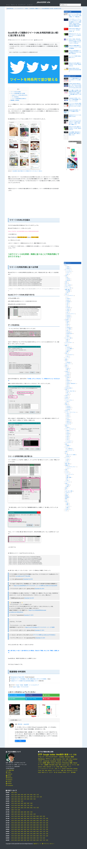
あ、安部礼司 (69, 448)
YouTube (68, 347)
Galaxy (67, 413)
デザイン (67, 286)
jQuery (67, 335)
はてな (66, 398)
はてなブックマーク (70, 313)
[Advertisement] (34, 20)
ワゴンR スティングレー (71, 466)
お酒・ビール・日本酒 (70, 454)
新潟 (67, 339)
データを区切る (15, 97)
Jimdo (67, 336)
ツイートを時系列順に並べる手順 (18, 93)
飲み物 (67, 456)
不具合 (57, 766)
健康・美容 (67, 463)
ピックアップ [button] (21, 4)
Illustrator (68, 409)
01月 (12, 794)
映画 (67, 351)
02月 (15, 794)
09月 (31, 794)
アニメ (66, 344)
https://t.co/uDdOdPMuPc (20, 585)
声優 (66, 451)
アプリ (69, 766)
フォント (41, 757)
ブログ (67, 318)
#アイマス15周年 (37, 635)
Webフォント (45, 772)
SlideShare (68, 316)
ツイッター (51, 768)
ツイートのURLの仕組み (16, 91)
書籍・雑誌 (67, 289)
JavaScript (68, 327)
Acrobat (60, 772)
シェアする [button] (29, 695)
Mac (67, 392)
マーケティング (69, 474)
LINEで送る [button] (47, 695)
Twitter (26, 8)
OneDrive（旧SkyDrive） (71, 383)
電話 (66, 425)
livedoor (66, 397)
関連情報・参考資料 (15, 100)
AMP (67, 322)
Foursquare (10, 785)
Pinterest (68, 315)
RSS (65, 770)
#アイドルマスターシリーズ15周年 (35, 585)
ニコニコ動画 (69, 348)
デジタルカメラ (69, 354)
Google (66, 371)
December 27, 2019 (28, 615)
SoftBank (68, 419)
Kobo (67, 292)
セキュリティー (68, 363)
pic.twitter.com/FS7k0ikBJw (48, 635)
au (66, 418)
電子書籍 (68, 291)
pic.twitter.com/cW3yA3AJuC (16, 612)
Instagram (68, 301)
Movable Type (69, 333)
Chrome (67, 374)
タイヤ (67, 468)
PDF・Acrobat (68, 285)
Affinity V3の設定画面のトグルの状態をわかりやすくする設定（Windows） (75, 52)
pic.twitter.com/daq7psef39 (50, 585)
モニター (68, 272)
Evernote (68, 433)
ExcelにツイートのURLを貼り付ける (19, 95)
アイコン (75, 770)
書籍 (61, 766)
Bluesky (68, 300)
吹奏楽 (67, 445)
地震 (66, 365)
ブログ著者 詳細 (10, 770)
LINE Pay (68, 280)
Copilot (67, 266)
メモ (66, 510)
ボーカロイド (69, 441)
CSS (67, 325)
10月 (34, 794)
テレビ (66, 462)
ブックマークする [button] (31, 698)
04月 (19, 794)
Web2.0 (67, 368)
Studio (67, 321)
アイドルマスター (25, 687)
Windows (68, 380)
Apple (66, 389)
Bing (67, 378)
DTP (66, 283)
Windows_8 (69, 770)
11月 (37, 794)
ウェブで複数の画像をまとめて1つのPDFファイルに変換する (75, 80)
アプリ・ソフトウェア (69, 428)
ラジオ (66, 447)
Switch (67, 459)
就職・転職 (68, 477)
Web (66, 366)
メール (53, 766)
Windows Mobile (68, 388)
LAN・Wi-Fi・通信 (68, 491)
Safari (67, 438)
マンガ (66, 471)
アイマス (74, 764)
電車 (66, 498)
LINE (67, 303)
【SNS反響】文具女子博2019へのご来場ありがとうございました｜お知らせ (27, 171)
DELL (67, 274)
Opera (67, 436)
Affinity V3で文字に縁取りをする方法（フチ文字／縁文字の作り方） (75, 64)
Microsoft (67, 375)
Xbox (67, 460)
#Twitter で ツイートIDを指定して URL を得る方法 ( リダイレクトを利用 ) (29, 679)
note (67, 304)
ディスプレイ (69, 271)
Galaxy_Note (69, 768)
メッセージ (29, 4)
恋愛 (66, 469)
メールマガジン (68, 442)
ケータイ (41, 765)
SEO (67, 330)
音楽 (66, 444)
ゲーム (66, 457)
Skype (67, 427)
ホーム (8, 4)
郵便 (66, 488)
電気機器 (67, 497)
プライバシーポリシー (48, 843)
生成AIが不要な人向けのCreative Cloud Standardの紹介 (75, 70)
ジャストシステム (68, 400)
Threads (68, 298)
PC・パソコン (68, 269)
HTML (67, 324)
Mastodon (9, 777)
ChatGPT (68, 268)
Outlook (67, 377)
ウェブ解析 (68, 328)
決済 (66, 275)
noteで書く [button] (13, 698)
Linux (67, 439)
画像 (71, 763)
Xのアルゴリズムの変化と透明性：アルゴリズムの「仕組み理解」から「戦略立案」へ (75, 15)
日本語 (67, 485)
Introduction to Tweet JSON (17, 677)
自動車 (66, 465)
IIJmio (67, 415)
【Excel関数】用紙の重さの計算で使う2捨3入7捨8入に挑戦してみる (74, 133)
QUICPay (68, 278)
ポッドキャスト (69, 450)
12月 (40, 796)
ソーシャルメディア (19, 8)
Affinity (67, 430)
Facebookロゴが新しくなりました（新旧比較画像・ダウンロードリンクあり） (75, 100)
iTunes (67, 394)
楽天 (66, 403)
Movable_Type (53, 765)
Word (67, 384)
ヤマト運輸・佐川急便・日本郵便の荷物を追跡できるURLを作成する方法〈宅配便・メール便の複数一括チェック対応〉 (75, 93)
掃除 (67, 504)
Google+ (68, 310)
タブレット (67, 424)
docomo (68, 416)
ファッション (67, 481)
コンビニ (68, 506)
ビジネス (67, 472)
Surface (68, 382)
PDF (63, 759)
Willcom (68, 421)
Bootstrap (68, 331)
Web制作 (26, 685)
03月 (19, 796)
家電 (67, 507)
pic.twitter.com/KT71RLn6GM (23, 576)
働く (67, 478)
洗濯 (67, 503)
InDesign (68, 406)
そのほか (67, 509)
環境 (66, 359)
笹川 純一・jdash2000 (23, 724)
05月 (12, 792)
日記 (66, 494)
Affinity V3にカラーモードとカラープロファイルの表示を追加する (75, 35)
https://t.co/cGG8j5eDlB (34, 610)
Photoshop (68, 407)
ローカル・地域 (68, 338)
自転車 (66, 495)
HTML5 (64, 772)
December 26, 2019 (28, 579)
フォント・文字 (68, 288)
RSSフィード (38, 843)
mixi (67, 312)
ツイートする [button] (13, 695)
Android (67, 372)
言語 (66, 483)
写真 (66, 353)
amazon (40, 766)
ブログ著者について (20, 740)
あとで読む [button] (47, 698)
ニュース (67, 357)
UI (70, 764)
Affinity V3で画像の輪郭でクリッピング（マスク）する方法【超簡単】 (75, 47)
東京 (67, 341)
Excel (17, 685)
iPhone (67, 757)
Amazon (66, 410)
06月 (15, 792)
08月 (28, 796)
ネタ (66, 500)
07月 (28, 794)
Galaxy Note (68, 422)
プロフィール (14, 4)
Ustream (68, 350)
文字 (56, 768)
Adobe (66, 404)
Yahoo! (66, 395)
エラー (68, 772)
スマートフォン (56, 770)
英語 (67, 486)
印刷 (66, 281)
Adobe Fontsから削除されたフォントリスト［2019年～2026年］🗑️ (75, 30)
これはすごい (67, 492)
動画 (66, 345)
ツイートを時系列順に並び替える (19, 98)
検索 (67, 369)
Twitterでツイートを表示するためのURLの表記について (24, 681)
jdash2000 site (43, 2)
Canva (67, 432)
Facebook (68, 307)
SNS (67, 306)
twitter (52, 754)
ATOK (67, 401)
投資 (67, 475)
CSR (67, 480)
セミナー (51, 772)
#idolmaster (43, 610)
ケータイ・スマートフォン (70, 412)
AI (65, 265)
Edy (67, 277)
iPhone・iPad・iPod (70, 391)
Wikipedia (68, 362)
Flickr (67, 356)
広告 (66, 294)
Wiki (66, 360)
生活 (66, 501)
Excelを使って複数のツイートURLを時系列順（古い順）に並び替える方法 (45, 8)
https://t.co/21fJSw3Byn (31, 627)
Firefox (67, 434)
